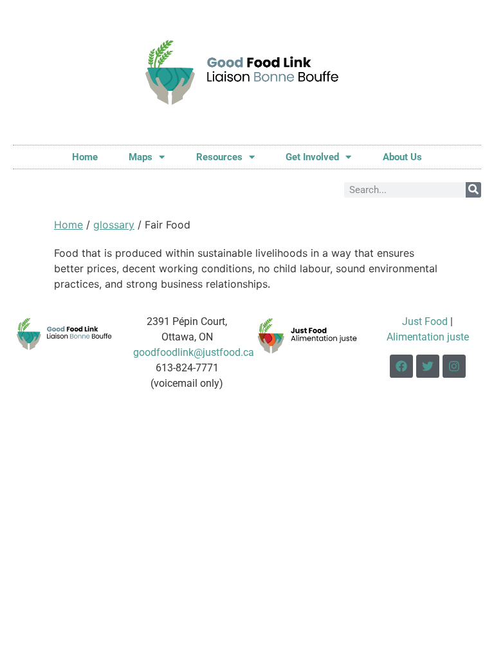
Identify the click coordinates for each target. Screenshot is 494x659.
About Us (402, 157)
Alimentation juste (428, 337)
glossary (113, 224)
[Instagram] (454, 366)
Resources (219, 157)
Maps (140, 157)
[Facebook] (401, 366)
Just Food (425, 321)
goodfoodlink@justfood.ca (193, 352)
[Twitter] (427, 366)
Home (85, 157)
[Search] (473, 190)
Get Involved (312, 157)
